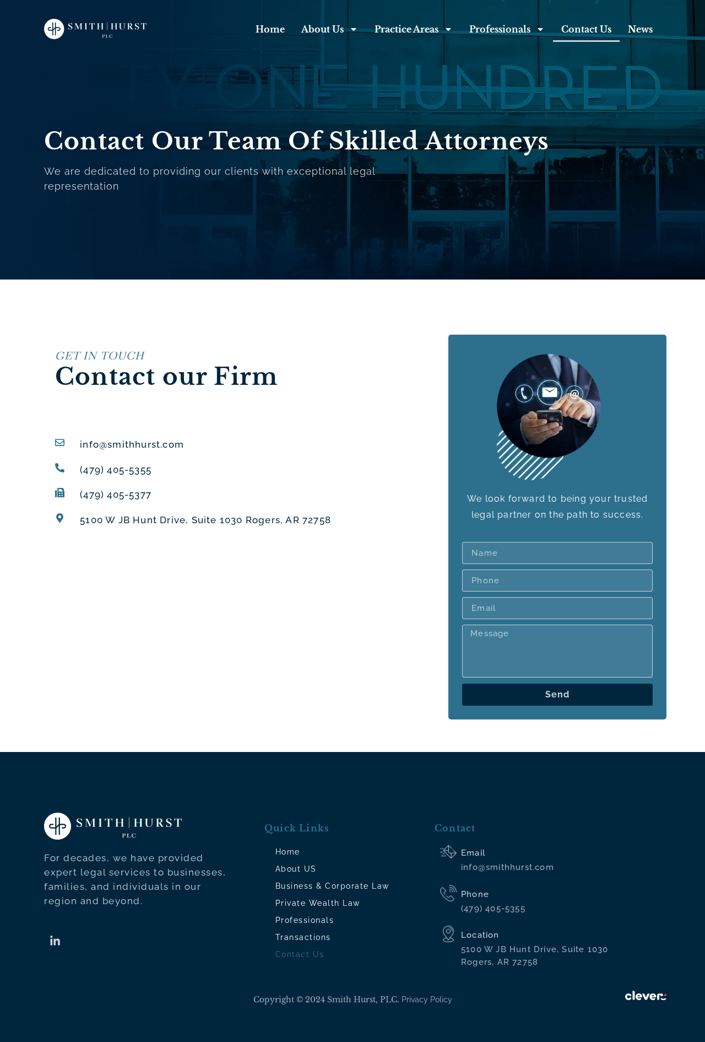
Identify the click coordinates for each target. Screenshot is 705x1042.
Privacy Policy (427, 999)
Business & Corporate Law (332, 886)
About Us (322, 29)
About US (296, 868)
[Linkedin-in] (55, 941)
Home (270, 29)
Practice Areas (406, 29)
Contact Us (586, 29)
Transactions (303, 937)
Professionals (499, 29)
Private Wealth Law (317, 903)
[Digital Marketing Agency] (645, 995)
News (640, 29)
